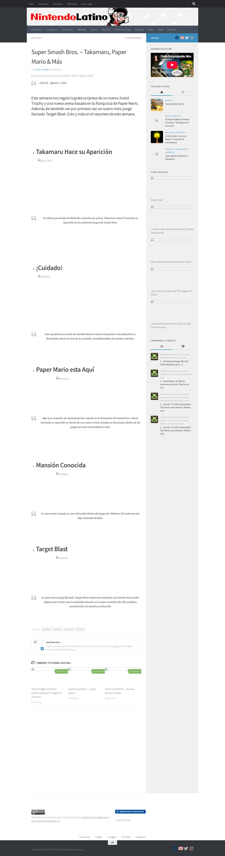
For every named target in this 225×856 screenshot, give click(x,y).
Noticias (82, 29)
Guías (160, 29)
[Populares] (161, 92)
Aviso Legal (86, 3)
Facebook (84, 836)
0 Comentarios (133, 37)
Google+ (112, 836)
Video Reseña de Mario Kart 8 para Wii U (171, 261)
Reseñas (139, 29)
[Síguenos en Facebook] (177, 38)
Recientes (43, 3)
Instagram (141, 836)
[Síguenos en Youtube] (182, 38)
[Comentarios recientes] (161, 346)
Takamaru (80, 629)
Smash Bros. (68, 629)
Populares (58, 3)
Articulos (35, 29)
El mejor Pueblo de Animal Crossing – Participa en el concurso (177, 122)
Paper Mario (47, 629)
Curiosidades (181, 149)
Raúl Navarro (43, 69)
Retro (151, 29)
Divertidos (180, 132)
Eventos (171, 29)
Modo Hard (157, 200)
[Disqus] (86, 751)
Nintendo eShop (122, 29)
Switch (93, 29)
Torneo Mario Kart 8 (174, 103)
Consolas (50, 29)
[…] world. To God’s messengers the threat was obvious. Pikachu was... (175, 407)
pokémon (57, 629)
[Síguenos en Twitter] (187, 38)
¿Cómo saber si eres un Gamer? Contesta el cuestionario (176, 139)
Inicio (31, 3)
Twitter (98, 836)
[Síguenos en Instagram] (192, 38)
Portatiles (67, 29)
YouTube (126, 836)
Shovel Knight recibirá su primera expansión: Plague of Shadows (46, 692)
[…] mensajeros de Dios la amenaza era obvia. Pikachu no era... (174, 384)
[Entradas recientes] (183, 92)
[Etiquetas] (183, 346)
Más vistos (72, 3)
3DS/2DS (105, 29)
